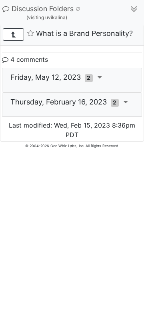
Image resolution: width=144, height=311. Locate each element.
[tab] (72, 80)
